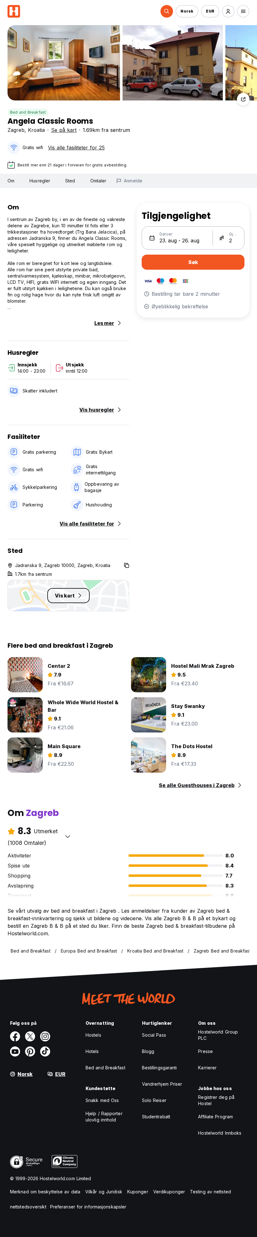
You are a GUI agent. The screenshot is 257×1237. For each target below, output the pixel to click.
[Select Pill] (166, 11)
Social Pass (154, 1035)
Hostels (93, 1035)
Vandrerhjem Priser (162, 1084)
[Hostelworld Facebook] (15, 1036)
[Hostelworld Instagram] (45, 1036)
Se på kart (63, 130)
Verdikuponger (169, 1191)
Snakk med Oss (102, 1100)
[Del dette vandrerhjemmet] (243, 99)
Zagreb (16, 130)
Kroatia (36, 130)
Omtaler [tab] (98, 180)
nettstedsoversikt (28, 1206)
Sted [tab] (70, 180)
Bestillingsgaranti (159, 1067)
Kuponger (137, 1191)
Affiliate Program (215, 1116)
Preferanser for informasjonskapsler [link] (88, 1206)
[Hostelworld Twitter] (30, 1036)
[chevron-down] (67, 836)
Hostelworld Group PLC (218, 1035)
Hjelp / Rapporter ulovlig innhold (104, 1116)
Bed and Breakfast (28, 112)
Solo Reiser (154, 1100)
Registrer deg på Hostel (216, 1100)
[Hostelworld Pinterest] (30, 1051)
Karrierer (207, 1067)
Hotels (92, 1051)
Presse (205, 1051)
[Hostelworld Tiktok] (45, 1051)
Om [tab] (11, 180)
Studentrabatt (156, 1116)
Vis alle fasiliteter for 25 (76, 147)
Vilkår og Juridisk (103, 1191)
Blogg (148, 1051)
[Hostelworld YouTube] (15, 1051)
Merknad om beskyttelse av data (45, 1191)
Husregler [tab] (39, 180)
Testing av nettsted (210, 1191)
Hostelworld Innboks (219, 1133)
